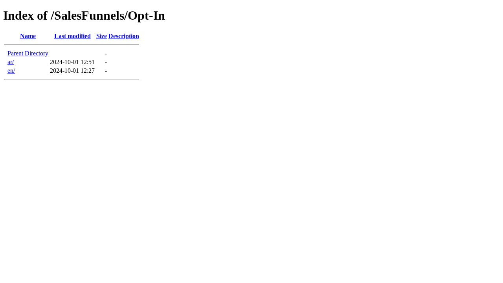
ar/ (10, 62)
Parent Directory (27, 53)
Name (28, 36)
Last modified (72, 36)
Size (101, 36)
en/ (11, 70)
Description (123, 36)
